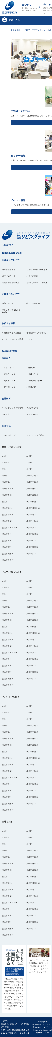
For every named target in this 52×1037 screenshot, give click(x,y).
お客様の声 (31, 387)
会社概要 (6, 398)
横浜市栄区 (31, 554)
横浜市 (5, 502)
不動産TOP (7, 245)
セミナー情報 (18, 155)
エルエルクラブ (8, 435)
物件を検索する (8, 270)
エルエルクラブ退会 (35, 435)
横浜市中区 (31, 541)
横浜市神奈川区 (33, 508)
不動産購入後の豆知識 (11, 333)
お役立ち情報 (8, 323)
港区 (4, 469)
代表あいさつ (32, 408)
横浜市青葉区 (7, 521)
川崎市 (5, 476)
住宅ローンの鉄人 (20, 111)
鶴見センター (8, 381)
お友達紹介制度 (9, 351)
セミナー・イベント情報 (12, 339)
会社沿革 (6, 414)
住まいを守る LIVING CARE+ (11, 311)
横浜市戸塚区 (32, 521)
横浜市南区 (7, 547)
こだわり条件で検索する (37, 270)
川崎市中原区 (32, 482)
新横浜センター (34, 381)
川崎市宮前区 (7, 489)
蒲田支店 (31, 368)
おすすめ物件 (32, 276)
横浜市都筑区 (7, 515)
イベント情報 (18, 200)
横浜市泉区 (7, 534)
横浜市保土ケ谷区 (9, 528)
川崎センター (33, 374)
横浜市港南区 (32, 547)
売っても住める (33, 303)
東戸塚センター (9, 387)
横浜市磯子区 (7, 554)
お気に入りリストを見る (37, 283)
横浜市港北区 (7, 508)
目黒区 (29, 463)
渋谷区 (29, 469)
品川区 (29, 456)
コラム (29, 339)
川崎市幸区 (7, 482)
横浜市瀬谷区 (32, 534)
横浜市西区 (7, 541)
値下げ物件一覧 (8, 276)
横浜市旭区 (31, 528)
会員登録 (6, 426)
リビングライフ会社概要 (12, 408)
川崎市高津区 (32, 495)
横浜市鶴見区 (32, 502)
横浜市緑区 (31, 515)
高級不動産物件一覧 (10, 283)
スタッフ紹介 (7, 368)
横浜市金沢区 (7, 560)
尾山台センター (9, 374)
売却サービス (7, 303)
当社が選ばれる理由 (12, 253)
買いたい (30, 7)
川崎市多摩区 (7, 495)
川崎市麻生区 (32, 489)
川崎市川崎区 (32, 476)
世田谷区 (6, 463)
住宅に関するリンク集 (36, 333)
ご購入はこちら (14, 980)
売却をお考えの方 (10, 294)
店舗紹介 (6, 358)
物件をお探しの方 (10, 260)
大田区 (5, 456)
